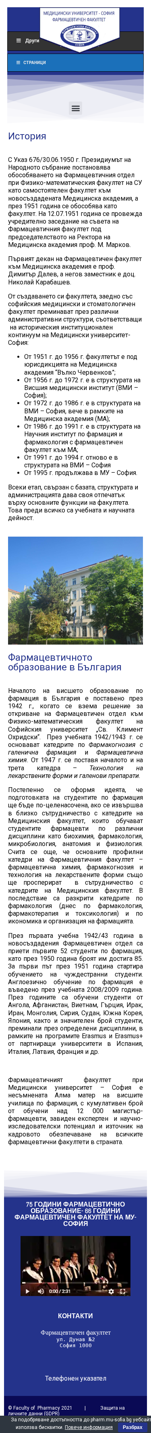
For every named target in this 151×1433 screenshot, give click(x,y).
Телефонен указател (75, 1378)
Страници (34, 62)
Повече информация (89, 1427)
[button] (75, 108)
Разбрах (133, 1427)
